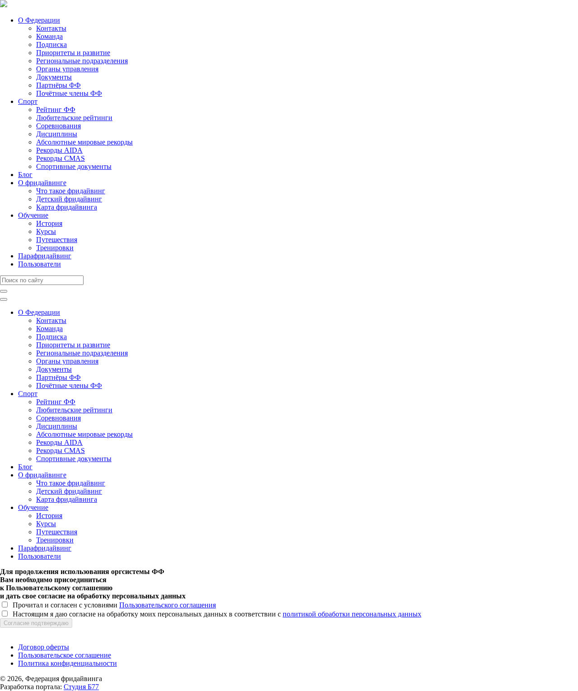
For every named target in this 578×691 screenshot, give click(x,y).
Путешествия (56, 239)
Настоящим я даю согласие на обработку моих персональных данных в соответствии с (215, 614)
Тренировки (55, 248)
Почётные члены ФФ (69, 93)
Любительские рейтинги (74, 117)
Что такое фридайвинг (70, 191)
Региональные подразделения (82, 61)
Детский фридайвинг (69, 199)
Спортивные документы (74, 166)
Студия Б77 (81, 687)
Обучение (33, 215)
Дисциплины (56, 134)
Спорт (27, 101)
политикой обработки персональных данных (352, 614)
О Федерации (39, 20)
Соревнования (58, 126)
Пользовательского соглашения (167, 605)
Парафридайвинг (44, 256)
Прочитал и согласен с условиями (112, 605)
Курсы (46, 231)
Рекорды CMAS (60, 158)
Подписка (51, 44)
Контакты (51, 28)
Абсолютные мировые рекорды (84, 142)
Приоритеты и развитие (73, 52)
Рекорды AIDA (59, 150)
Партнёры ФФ (58, 85)
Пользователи (39, 264)
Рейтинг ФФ (55, 109)
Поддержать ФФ (25, 631)
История (49, 223)
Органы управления (67, 69)
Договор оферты (43, 647)
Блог (25, 174)
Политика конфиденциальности (67, 663)
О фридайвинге (42, 183)
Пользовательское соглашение (64, 655)
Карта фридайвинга (66, 207)
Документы (54, 77)
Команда (49, 36)
